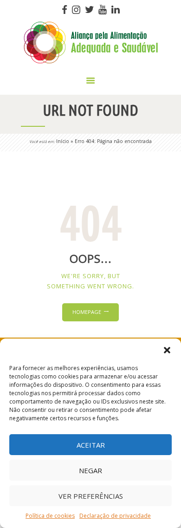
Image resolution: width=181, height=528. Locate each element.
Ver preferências (90, 496)
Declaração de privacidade (115, 516)
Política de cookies (50, 516)
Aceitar (91, 445)
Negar (90, 470)
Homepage (86, 311)
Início (62, 141)
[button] (167, 350)
